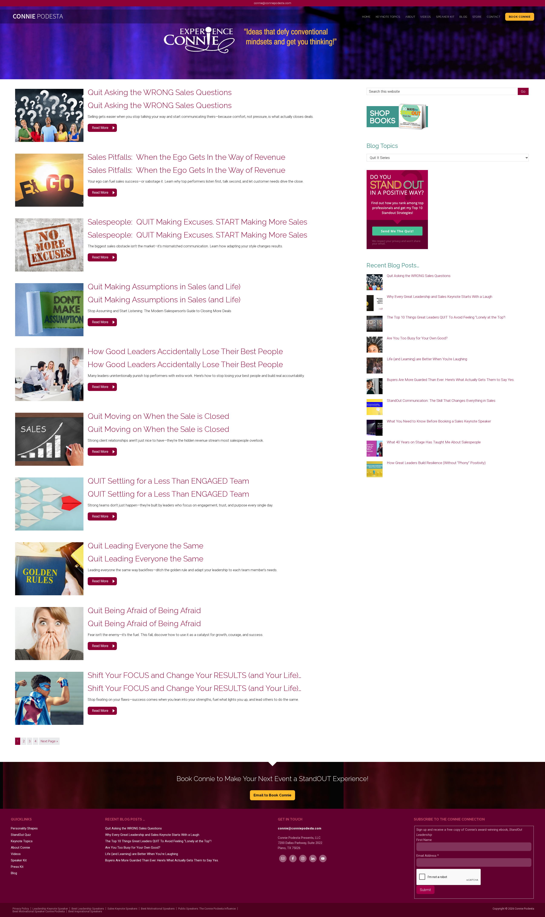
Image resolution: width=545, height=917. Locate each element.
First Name (424, 840)
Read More (100, 128)
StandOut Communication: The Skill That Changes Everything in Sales (441, 400)
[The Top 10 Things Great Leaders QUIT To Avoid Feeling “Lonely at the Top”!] (375, 324)
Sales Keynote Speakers (122, 908)
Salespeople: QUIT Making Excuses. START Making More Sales (204, 221)
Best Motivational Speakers (158, 908)
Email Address (427, 856)
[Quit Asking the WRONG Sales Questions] (375, 282)
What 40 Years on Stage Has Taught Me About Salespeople (434, 442)
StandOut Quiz (21, 835)
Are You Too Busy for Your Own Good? (417, 338)
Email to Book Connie (272, 795)
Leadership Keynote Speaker (50, 908)
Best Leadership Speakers (88, 908)
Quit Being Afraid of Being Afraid (144, 610)
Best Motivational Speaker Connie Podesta (39, 911)
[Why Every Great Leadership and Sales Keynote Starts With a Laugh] (375, 303)
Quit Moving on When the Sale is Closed (158, 416)
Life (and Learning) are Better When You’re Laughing (427, 359)
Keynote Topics (22, 841)
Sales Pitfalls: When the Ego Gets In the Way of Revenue (186, 157)
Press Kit (17, 867)
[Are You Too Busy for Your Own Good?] (375, 345)
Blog (14, 873)
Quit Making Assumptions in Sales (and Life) (164, 286)
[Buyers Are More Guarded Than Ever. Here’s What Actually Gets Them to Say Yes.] (375, 386)
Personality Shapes (24, 828)
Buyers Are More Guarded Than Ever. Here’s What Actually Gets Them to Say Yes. (451, 380)
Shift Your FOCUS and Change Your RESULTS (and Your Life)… (194, 675)
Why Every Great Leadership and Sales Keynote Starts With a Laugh (439, 296)
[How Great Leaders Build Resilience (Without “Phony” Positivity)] (375, 469)
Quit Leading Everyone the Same (145, 545)
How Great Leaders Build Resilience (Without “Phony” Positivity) (436, 463)
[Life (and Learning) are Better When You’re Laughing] (375, 365)
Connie (76, 17)
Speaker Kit (19, 860)
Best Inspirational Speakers (85, 911)
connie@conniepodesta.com (272, 3)
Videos (16, 854)
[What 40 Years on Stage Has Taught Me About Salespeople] (375, 449)
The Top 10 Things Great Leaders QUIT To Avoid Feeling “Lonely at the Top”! (446, 317)
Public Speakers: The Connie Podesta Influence (207, 908)
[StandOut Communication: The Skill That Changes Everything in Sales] (375, 407)
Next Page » (49, 741)
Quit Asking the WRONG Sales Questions (160, 92)
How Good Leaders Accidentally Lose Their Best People (185, 351)
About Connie (20, 847)
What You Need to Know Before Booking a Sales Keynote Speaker (439, 421)
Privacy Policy (21, 908)
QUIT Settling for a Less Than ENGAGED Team (168, 480)
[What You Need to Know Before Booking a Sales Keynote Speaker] (375, 428)
